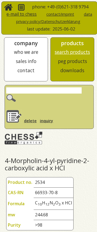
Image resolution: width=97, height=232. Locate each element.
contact (26, 70)
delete (30, 120)
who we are (26, 52)
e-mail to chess (21, 14)
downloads (72, 70)
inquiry (46, 120)
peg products (72, 61)
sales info (26, 61)
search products (72, 52)
